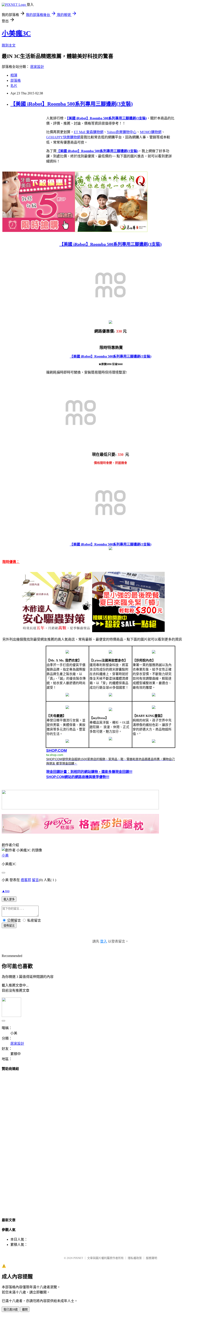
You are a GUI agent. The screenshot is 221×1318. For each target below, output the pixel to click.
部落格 (15, 80)
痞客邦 (26, 880)
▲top (5, 891)
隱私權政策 (135, 1258)
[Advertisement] (110, 1140)
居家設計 (37, 67)
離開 (25, 1309)
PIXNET (78, 1258)
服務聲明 (151, 1258)
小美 (5, 855)
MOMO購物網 (150, 132)
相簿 (13, 75)
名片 (13, 86)
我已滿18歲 (10, 1309)
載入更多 (9, 899)
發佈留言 (9, 925)
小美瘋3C (16, 33)
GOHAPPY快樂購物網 (63, 137)
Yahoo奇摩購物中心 (121, 132)
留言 (35, 880)
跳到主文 (9, 45)
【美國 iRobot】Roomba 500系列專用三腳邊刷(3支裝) (71, 104)
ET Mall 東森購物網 (88, 132)
